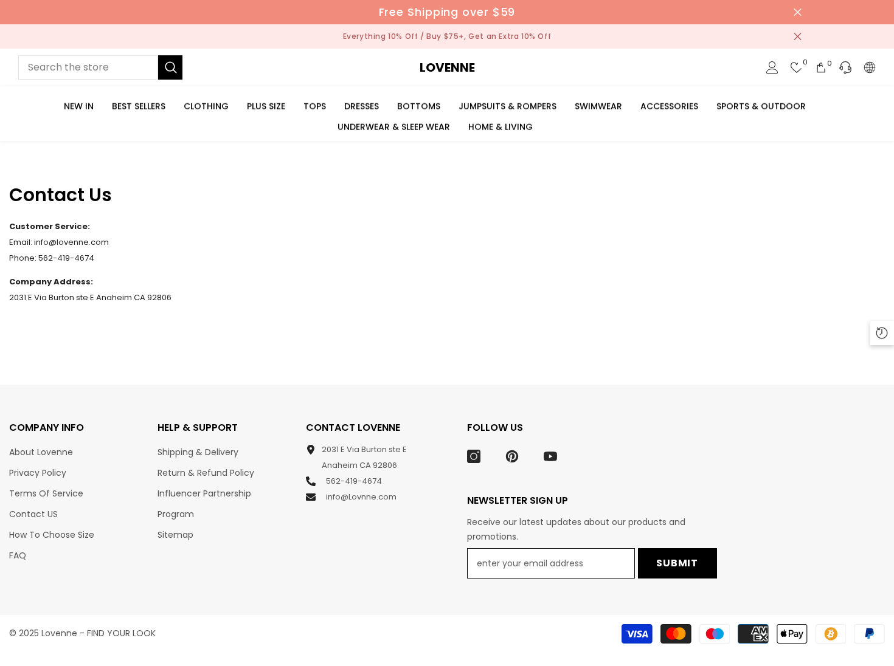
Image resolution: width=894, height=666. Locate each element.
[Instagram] (473, 456)
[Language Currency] (870, 67)
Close (797, 12)
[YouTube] (550, 456)
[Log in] (772, 67)
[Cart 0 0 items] (821, 67)
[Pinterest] (512, 456)
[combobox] (88, 67)
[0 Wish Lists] (797, 67)
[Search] (100, 67)
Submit (677, 563)
